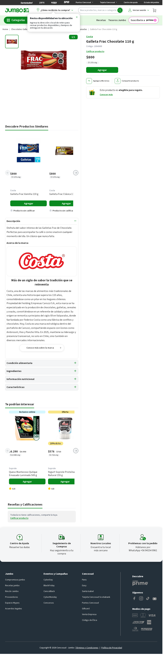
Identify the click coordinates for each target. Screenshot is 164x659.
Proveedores (11, 597)
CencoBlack (49, 591)
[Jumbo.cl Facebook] (134, 599)
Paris (84, 579)
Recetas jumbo (12, 585)
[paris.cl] (42, 2)
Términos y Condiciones (86, 647)
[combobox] (100, 10)
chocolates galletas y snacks (25, 29)
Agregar (102, 70)
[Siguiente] (75, 172)
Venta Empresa (89, 614)
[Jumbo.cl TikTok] (148, 599)
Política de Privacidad (111, 647)
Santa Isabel (88, 591)
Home (5, 29)
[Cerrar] (76, 18)
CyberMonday (50, 597)
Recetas (101, 20)
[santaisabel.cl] (26, 2)
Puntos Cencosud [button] (83, 2)
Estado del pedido (151, 2)
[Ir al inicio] (17, 10)
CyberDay (48, 579)
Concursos (49, 602)
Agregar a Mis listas (101, 81)
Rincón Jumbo (12, 591)
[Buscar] (120, 10)
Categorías (18, 20)
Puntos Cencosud (90, 602)
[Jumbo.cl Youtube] (154, 599)
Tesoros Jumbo (117, 20)
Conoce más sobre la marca (40, 347)
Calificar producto (95, 51)
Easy (84, 585)
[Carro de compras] (154, 10)
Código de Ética (89, 620)
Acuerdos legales (13, 608)
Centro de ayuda (131, 2)
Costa (89, 36)
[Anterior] (7, 172)
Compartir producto (130, 81)
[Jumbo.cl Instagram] (141, 599)
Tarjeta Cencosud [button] (107, 2)
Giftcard (86, 608)
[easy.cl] (54, 2)
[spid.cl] (67, 2)
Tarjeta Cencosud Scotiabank (96, 597)
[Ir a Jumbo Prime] (140, 583)
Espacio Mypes (12, 602)
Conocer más (106, 94)
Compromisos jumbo (15, 579)
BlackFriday (49, 585)
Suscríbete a (138, 20)
